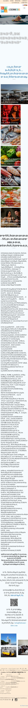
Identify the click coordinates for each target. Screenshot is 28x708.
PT (23, 668)
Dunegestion (25, 670)
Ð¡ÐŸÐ (8, 692)
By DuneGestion (24, 705)
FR (20, 668)
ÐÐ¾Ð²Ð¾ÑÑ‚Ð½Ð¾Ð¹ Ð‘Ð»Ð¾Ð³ (11, 683)
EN (25, 668)
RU (3, 670)
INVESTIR (17, 0)
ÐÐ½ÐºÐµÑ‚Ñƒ (17, 595)
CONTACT (24, 0)
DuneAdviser (13, 670)
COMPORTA (24, 2)
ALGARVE (6, 0)
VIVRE (12, 0)
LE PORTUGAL (15, 2)
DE (1, 670)
